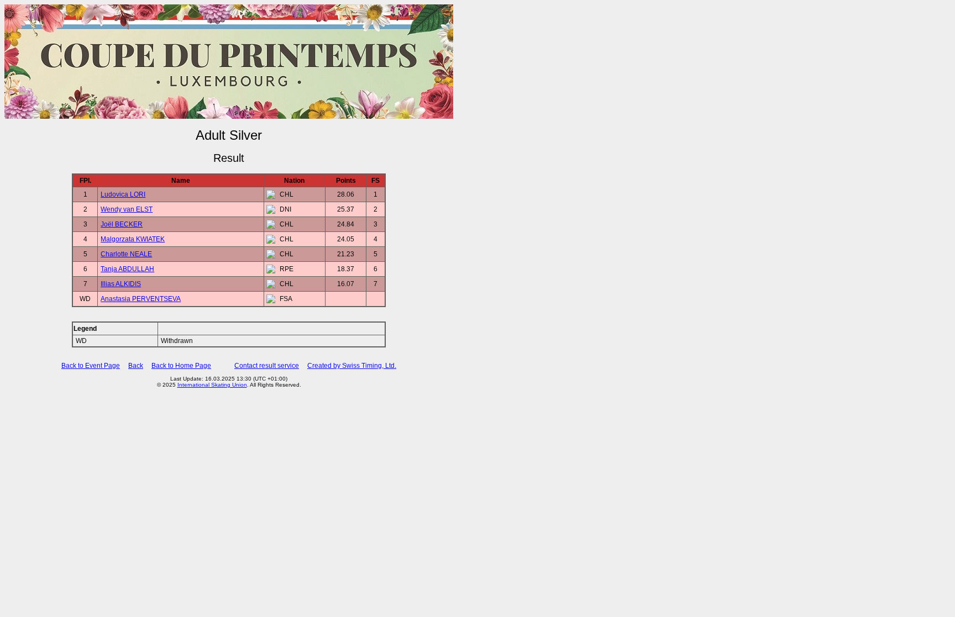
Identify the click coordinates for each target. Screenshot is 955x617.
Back (135, 366)
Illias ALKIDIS (121, 284)
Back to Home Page (181, 366)
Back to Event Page (90, 366)
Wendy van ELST (127, 209)
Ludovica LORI (123, 194)
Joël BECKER (122, 224)
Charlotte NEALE (126, 254)
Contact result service (266, 366)
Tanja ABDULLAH (127, 269)
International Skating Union (212, 385)
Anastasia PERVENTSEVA (141, 299)
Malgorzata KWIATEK (133, 239)
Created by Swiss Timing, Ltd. (351, 366)
